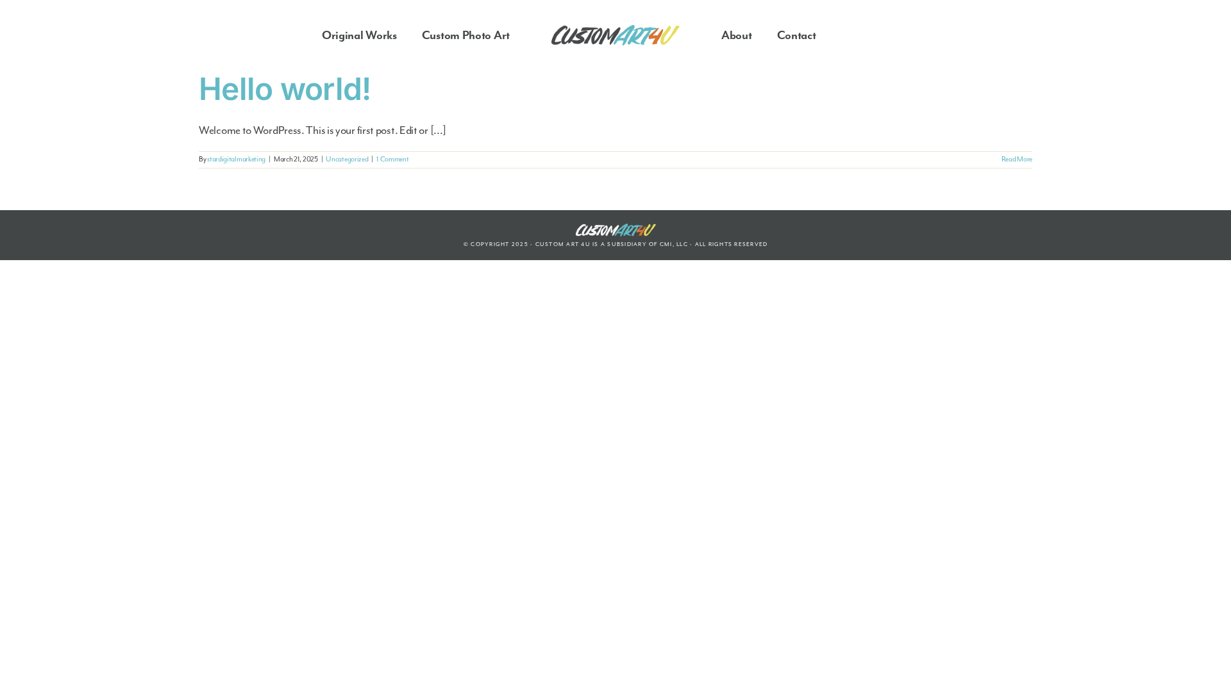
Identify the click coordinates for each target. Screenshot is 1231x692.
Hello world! (285, 89)
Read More (1016, 159)
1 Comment (392, 159)
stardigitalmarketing (236, 159)
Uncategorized (347, 159)
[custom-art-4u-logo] (615, 31)
